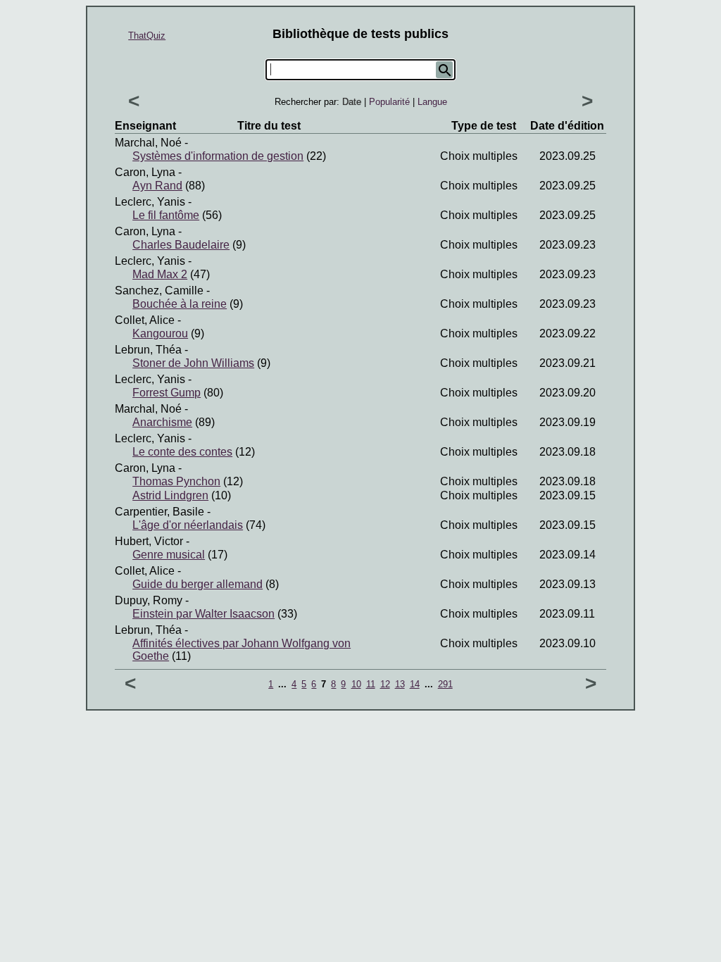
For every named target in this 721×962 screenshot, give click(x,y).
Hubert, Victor (149, 541)
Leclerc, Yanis (150, 202)
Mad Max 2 (159, 274)
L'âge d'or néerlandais (187, 525)
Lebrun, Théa (148, 350)
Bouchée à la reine (179, 304)
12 (385, 684)
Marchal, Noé (148, 143)
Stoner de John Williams (193, 363)
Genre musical (168, 555)
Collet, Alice (145, 320)
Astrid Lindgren (170, 495)
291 (445, 684)
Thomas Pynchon (176, 481)
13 (400, 684)
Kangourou (160, 333)
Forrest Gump (166, 393)
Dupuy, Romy (148, 600)
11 (370, 684)
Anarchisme (162, 422)
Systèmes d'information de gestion (217, 156)
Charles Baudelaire (181, 245)
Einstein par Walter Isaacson (203, 614)
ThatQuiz (146, 35)
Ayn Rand (157, 186)
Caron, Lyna (145, 172)
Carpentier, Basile (159, 512)
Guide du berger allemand (197, 584)
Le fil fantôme (165, 215)
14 (415, 684)
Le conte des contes (182, 452)
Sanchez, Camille (159, 290)
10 (356, 684)
